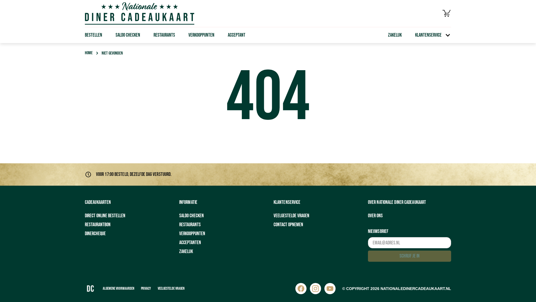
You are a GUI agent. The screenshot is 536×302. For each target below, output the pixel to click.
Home (89, 53)
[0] (446, 13)
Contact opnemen (288, 225)
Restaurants (164, 35)
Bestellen (93, 35)
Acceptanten (190, 243)
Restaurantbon (98, 225)
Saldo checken (128, 35)
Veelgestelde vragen (291, 216)
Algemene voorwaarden (118, 288)
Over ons (375, 216)
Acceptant (236, 35)
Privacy (146, 288)
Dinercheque (95, 234)
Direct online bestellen (105, 216)
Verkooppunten (201, 35)
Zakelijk (395, 35)
